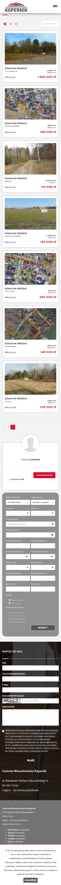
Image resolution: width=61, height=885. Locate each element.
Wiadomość (8, 707)
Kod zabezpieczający (13, 696)
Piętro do (36, 584)
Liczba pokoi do (39, 541)
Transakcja (36, 497)
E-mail (5, 685)
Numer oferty (13, 530)
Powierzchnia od (14, 552)
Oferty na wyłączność (19, 622)
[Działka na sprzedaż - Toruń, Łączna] (30, 276)
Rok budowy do (39, 573)
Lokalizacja (12, 519)
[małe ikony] (10, 24)
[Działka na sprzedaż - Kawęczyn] (30, 166)
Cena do (35, 508)
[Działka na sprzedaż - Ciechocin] (30, 386)
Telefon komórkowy (13, 674)
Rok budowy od (14, 573)
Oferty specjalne (17, 616)
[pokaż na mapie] (16, 24)
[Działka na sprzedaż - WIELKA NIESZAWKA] (30, 111)
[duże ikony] (5, 24)
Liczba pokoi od (14, 541)
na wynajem (19, 830)
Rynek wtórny (17, 603)
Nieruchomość (13, 497)
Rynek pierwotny (18, 600)
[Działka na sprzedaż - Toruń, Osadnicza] (30, 56)
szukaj (42, 628)
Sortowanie (50, 24)
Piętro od (11, 584)
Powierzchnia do (39, 552)
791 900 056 (17, 479)
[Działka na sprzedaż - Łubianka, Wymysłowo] (30, 221)
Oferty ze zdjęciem (18, 613)
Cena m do (36, 562)
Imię (4, 663)
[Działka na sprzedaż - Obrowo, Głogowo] (30, 331)
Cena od (10, 508)
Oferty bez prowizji (18, 619)
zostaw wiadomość (44, 475)
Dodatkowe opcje (15, 608)
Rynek (9, 595)
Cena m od (11, 562)
